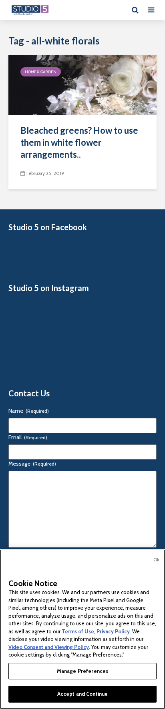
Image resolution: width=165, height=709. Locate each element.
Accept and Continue (82, 694)
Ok (156, 559)
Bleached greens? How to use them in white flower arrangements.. (79, 142)
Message (32, 463)
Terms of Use (78, 631)
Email (27, 437)
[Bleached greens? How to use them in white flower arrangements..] (82, 84)
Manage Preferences (82, 671)
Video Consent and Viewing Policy (48, 647)
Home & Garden (40, 71)
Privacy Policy (113, 631)
